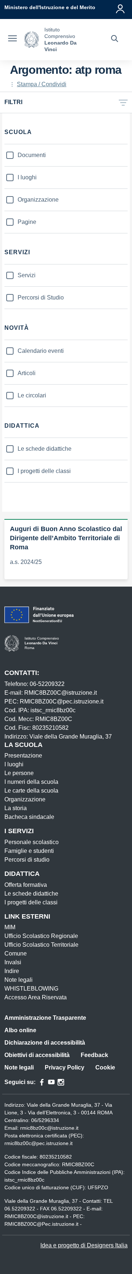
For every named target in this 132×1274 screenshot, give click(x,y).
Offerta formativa (25, 885)
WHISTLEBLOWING (31, 988)
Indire (11, 971)
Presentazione (23, 755)
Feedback (94, 1055)
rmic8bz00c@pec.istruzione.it (38, 1143)
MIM (9, 927)
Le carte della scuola (31, 790)
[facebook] (41, 1082)
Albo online (20, 1030)
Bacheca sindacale (29, 817)
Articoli (27, 373)
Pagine (27, 222)
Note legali (18, 980)
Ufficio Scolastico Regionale (41, 936)
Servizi (27, 275)
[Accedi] (121, 7)
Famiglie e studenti (29, 851)
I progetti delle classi (44, 471)
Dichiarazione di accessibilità (44, 1043)
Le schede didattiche (45, 449)
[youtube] (51, 1082)
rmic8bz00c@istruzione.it (49, 1128)
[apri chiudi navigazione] (12, 39)
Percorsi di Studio (41, 297)
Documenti (32, 155)
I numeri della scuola (31, 782)
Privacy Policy (64, 1067)
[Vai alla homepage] (31, 39)
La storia (15, 808)
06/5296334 (45, 1120)
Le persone (19, 773)
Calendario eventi (41, 351)
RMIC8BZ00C (78, 1164)
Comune (15, 953)
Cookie (105, 1067)
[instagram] (61, 1082)
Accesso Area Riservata (35, 997)
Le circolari (32, 395)
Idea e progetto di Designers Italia (84, 1245)
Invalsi (12, 962)
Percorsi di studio (27, 860)
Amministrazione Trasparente (45, 1018)
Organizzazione (38, 200)
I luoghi (27, 177)
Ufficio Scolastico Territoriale (41, 945)
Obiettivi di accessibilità (37, 1055)
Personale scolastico (31, 842)
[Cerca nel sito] (114, 39)
